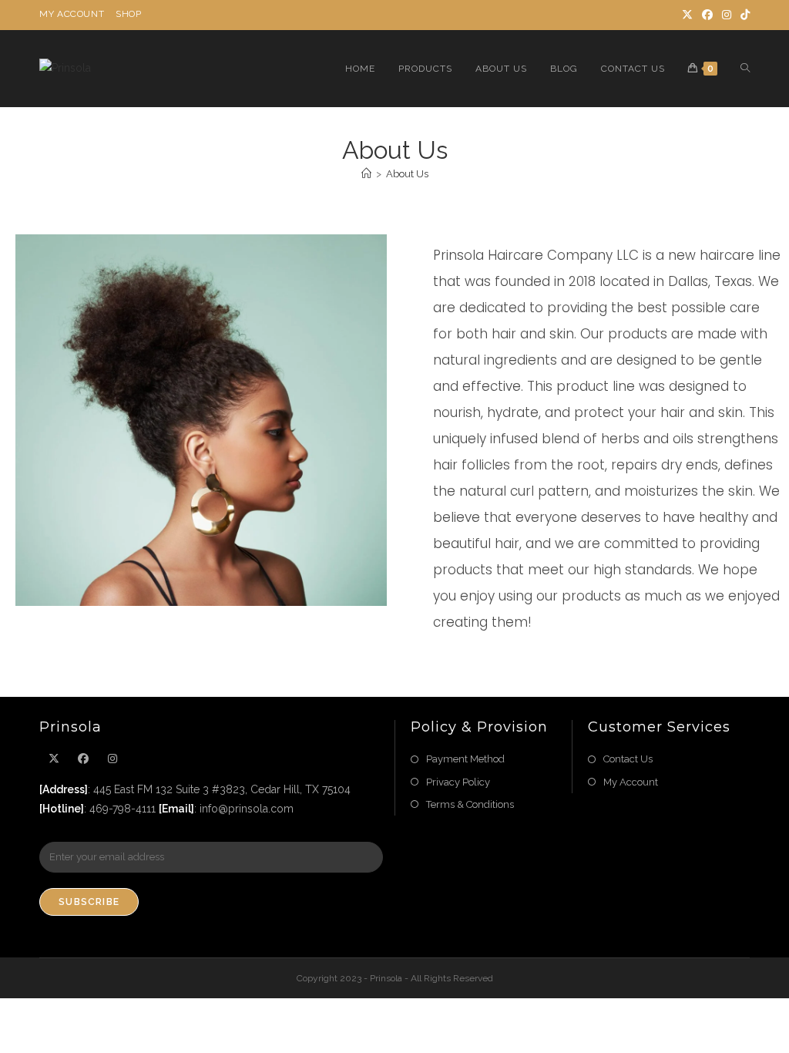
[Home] (366, 174)
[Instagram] (726, 14)
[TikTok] (743, 14)
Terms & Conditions (470, 804)
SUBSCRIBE (89, 902)
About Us (407, 174)
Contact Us (628, 759)
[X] (687, 14)
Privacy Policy (458, 782)
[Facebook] (707, 14)
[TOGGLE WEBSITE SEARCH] (745, 68)
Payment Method (465, 759)
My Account (71, 13)
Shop (128, 13)
